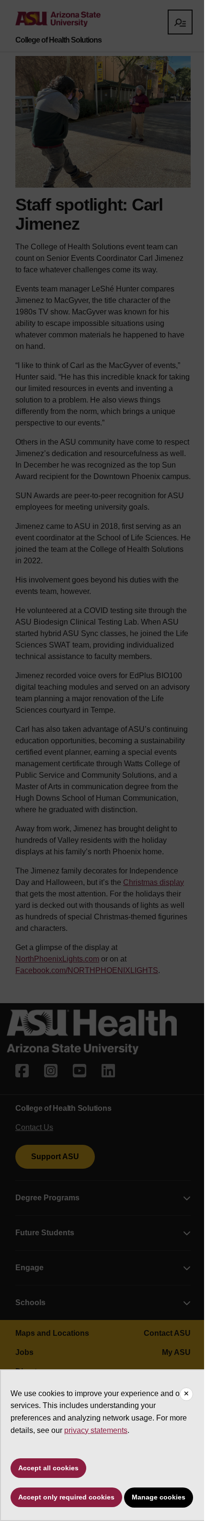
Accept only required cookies (66, 1497)
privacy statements (95, 1430)
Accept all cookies (48, 1468)
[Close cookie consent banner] (186, 1394)
